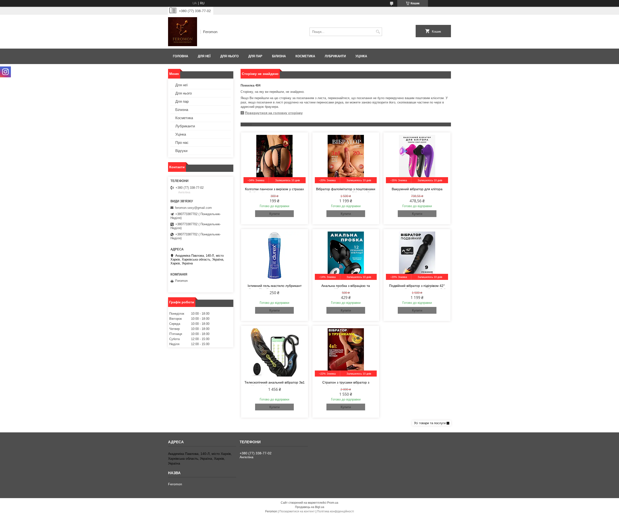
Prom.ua (332, 502)
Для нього (229, 56)
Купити (274, 214)
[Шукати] (378, 32)
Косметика (305, 56)
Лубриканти (335, 56)
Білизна (279, 56)
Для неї (204, 56)
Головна (180, 56)
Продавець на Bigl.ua (309, 507)
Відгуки (181, 151)
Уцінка (361, 56)
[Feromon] (182, 31)
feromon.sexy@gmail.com (193, 208)
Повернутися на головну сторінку (274, 113)
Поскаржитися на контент (297, 511)
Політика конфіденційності (335, 511)
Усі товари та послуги (430, 423)
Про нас (182, 142)
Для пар (255, 56)
